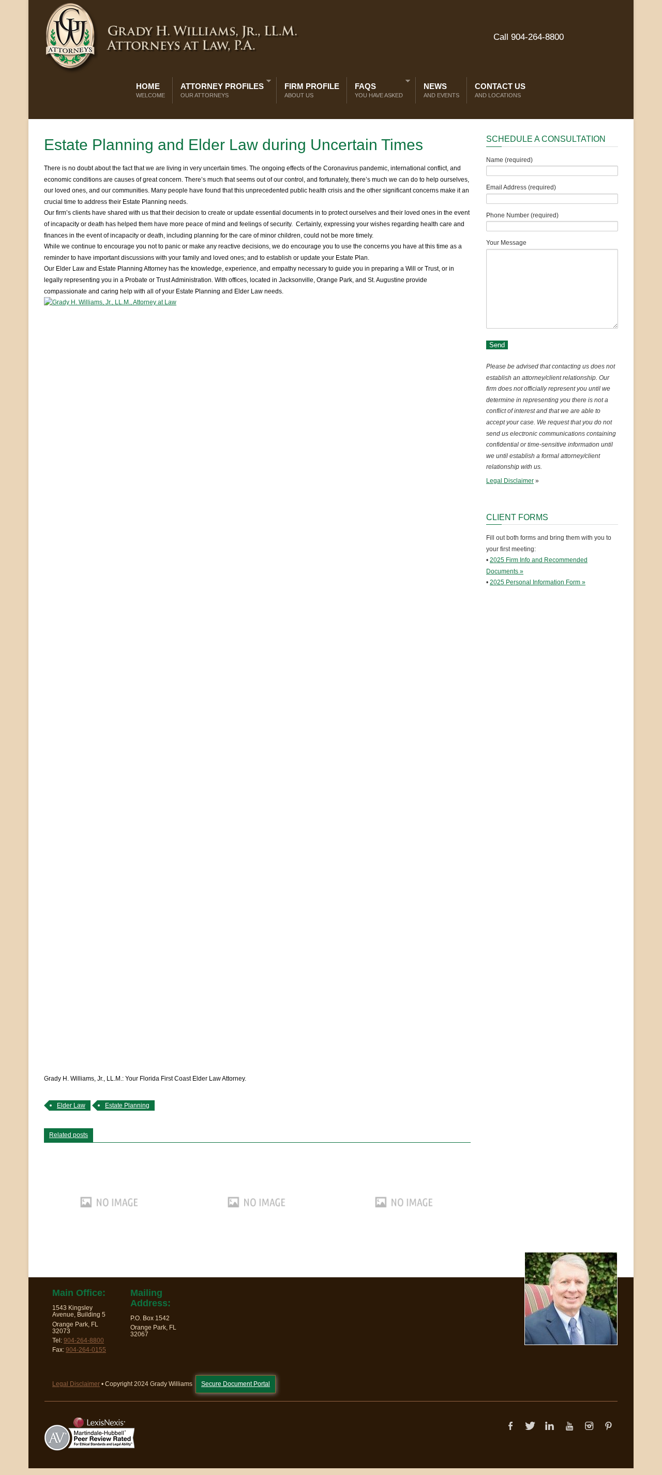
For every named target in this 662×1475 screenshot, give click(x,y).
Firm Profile (311, 90)
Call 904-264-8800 (528, 37)
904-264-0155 (86, 1349)
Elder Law (71, 1105)
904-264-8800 (84, 1340)
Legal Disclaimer (510, 480)
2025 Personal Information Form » (537, 582)
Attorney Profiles (219, 88)
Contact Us (500, 90)
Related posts (68, 1135)
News (441, 90)
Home (150, 90)
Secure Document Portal (235, 1384)
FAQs (376, 88)
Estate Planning (127, 1105)
